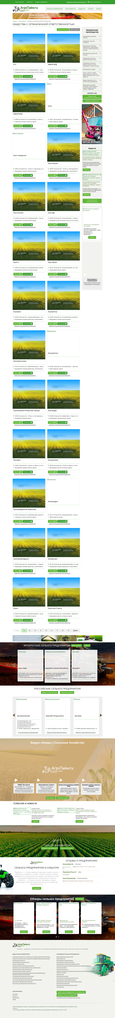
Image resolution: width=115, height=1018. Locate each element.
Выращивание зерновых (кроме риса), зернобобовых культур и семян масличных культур (92, 48)
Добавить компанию (63, 29)
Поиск (98, 9)
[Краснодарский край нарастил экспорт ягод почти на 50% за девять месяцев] (92, 153)
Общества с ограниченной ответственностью (24, 983)
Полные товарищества (18, 964)
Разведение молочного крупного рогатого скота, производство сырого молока (92, 64)
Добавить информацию (41, 2)
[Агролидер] (63, 394)
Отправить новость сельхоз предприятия (92, 200)
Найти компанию (74, 29)
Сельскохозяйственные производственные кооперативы (27, 979)
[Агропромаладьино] (29, 542)
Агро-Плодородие (69, 878)
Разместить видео (62, 798)
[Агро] (63, 93)
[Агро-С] (29, 245)
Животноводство (61, 958)
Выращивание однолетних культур (92, 54)
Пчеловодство (60, 987)
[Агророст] (84, 658)
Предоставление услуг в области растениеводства (92, 81)
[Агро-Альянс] (63, 147)
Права (14, 999)
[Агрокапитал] (63, 340)
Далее (75, 630)
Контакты (15, 996)
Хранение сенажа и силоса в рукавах (91, 785)
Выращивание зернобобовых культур (66, 979)
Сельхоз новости (19, 2)
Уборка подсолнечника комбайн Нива (69, 785)
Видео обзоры (76, 645)
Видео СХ (82, 9)
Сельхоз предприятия (54, 9)
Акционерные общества (19, 960)
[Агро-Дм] (63, 196)
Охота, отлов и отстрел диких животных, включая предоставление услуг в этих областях (92, 75)
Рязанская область (95, 2)
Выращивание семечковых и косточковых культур (69, 981)
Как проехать (27, 76)
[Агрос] (29, 592)
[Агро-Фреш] (63, 245)
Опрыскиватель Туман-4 (46, 784)
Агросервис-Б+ (68, 864)
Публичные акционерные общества (22, 971)
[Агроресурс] (63, 542)
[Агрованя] (29, 295)
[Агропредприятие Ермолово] (29, 493)
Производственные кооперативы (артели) (23, 965)
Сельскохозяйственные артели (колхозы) (23, 976)
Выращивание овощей (92, 69)
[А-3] (29, 48)
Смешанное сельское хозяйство (92, 41)
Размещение (16, 997)
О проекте (15, 994)
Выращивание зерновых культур (92, 37)
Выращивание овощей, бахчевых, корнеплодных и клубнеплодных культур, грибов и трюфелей (92, 87)
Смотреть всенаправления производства (92, 97)
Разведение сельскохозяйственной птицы (67, 978)
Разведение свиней (62, 967)
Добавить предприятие (92, 101)
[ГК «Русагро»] (23, 910)
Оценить (16, 76)
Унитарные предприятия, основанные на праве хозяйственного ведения (31, 956)
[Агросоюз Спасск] (63, 592)
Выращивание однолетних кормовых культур (68, 964)
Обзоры (87, 645)
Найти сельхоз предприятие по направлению (71, 992)
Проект (90, 9)
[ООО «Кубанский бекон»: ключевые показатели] (46, 910)
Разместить (30, 2)
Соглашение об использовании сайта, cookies (68, 997)
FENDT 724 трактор (24, 784)
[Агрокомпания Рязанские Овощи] (29, 394)
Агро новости (70, 9)
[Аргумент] (57, 658)
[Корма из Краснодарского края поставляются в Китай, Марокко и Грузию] (66, 815)
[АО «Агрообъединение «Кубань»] (91, 910)
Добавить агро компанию (49, 692)
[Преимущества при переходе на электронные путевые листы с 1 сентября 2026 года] (22, 815)
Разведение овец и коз (62, 969)
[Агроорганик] (63, 443)
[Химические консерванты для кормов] (92, 215)
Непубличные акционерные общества (22, 978)
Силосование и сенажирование (92, 279)
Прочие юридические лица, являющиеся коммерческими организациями (31, 958)
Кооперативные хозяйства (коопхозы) (22, 969)
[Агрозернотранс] (29, 344)
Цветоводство (60, 974)
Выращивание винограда (63, 983)
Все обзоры (50, 798)
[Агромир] (29, 443)
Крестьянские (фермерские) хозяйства (22, 981)
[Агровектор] (63, 295)
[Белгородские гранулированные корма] (68, 910)
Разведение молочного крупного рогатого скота (92, 59)
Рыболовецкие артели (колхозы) (21, 962)
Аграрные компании (67, 692)
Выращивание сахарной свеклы (65, 960)
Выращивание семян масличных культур (67, 985)
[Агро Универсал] (29, 143)
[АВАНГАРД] (63, 48)
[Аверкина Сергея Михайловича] (30, 658)
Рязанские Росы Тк (69, 872)
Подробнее (86, 169)
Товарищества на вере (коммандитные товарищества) (26, 967)
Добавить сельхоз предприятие (76, 2)
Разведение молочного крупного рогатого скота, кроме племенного (74, 965)
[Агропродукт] (63, 489)
